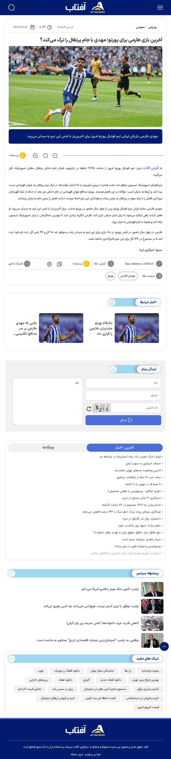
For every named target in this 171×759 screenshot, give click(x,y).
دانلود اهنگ (65, 680)
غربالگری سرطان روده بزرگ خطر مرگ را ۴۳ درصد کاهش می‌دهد (122, 512)
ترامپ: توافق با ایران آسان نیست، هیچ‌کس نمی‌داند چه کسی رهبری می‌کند (91, 606)
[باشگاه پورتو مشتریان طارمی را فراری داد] (137, 328)
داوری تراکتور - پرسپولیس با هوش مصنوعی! (134, 491)
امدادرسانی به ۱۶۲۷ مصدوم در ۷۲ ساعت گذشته (131, 505)
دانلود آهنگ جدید (110, 680)
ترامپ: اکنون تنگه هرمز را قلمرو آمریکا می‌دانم (110, 589)
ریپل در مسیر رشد (62, 689)
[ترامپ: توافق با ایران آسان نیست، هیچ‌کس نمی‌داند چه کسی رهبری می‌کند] (151, 606)
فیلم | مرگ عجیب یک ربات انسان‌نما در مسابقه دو (130, 457)
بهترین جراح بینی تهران (145, 680)
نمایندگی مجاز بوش (102, 671)
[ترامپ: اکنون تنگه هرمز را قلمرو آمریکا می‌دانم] (151, 588)
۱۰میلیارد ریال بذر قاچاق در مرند (141, 519)
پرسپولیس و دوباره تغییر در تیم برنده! (138, 546)
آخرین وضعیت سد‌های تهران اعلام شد (137, 470)
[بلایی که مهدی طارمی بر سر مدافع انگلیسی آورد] (61, 328)
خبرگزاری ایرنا (146, 250)
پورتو (111, 276)
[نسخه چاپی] (49, 263)
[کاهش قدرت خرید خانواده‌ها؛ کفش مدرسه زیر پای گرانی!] (151, 623)
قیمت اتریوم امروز (148, 707)
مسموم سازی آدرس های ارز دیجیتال (105, 689)
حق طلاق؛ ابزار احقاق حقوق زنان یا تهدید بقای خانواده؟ (127, 532)
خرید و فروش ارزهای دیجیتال (58, 698)
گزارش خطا (100, 264)
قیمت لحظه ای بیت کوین (101, 698)
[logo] (86, 6)
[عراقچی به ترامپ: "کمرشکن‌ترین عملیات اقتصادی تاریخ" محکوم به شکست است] (151, 640)
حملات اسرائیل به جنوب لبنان (143, 463)
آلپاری (86, 680)
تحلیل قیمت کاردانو (29, 689)
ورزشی (152, 27)
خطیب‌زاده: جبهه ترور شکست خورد (139, 525)
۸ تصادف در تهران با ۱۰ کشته (143, 484)
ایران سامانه (77, 755)
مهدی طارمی (127, 276)
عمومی (140, 27)
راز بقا (128, 671)
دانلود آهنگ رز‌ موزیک (67, 671)
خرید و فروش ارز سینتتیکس (142, 698)
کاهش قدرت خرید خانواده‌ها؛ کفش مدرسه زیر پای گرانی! (103, 623)
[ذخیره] (59, 264)
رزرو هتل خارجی (38, 680)
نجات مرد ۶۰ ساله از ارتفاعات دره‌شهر (139, 477)
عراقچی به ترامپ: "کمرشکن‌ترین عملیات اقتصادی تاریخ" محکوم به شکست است (88, 640)
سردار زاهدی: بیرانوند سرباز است (141, 539)
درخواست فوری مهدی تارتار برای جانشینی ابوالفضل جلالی (126, 553)
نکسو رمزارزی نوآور (148, 689)
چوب (41, 671)
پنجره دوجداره (150, 671)
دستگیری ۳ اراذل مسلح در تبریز (141, 498)
